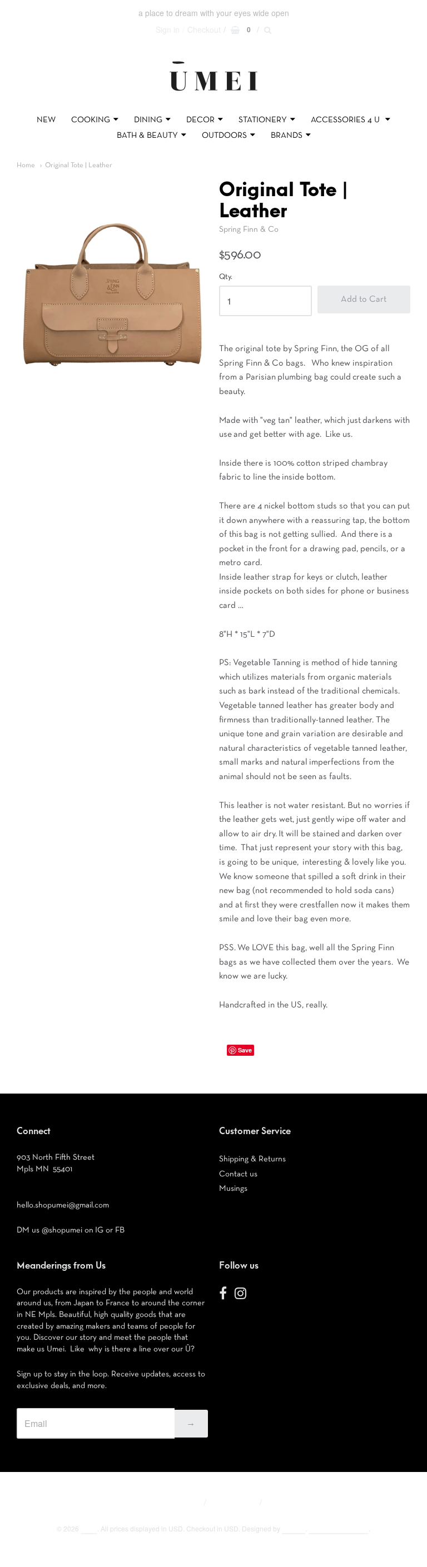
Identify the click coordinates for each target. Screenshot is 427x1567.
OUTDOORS (224, 135)
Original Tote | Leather (78, 165)
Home (26, 165)
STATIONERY (263, 120)
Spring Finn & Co (249, 229)
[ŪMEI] (213, 94)
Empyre (293, 1528)
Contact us (238, 1174)
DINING (148, 120)
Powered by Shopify (339, 1528)
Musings (233, 1188)
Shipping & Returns (252, 1159)
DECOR (200, 120)
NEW (46, 120)
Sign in (168, 29)
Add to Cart (363, 299)
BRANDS (286, 135)
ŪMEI (89, 1528)
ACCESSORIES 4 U (346, 120)
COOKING (90, 120)
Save (245, 1050)
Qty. (225, 277)
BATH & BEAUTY (147, 135)
